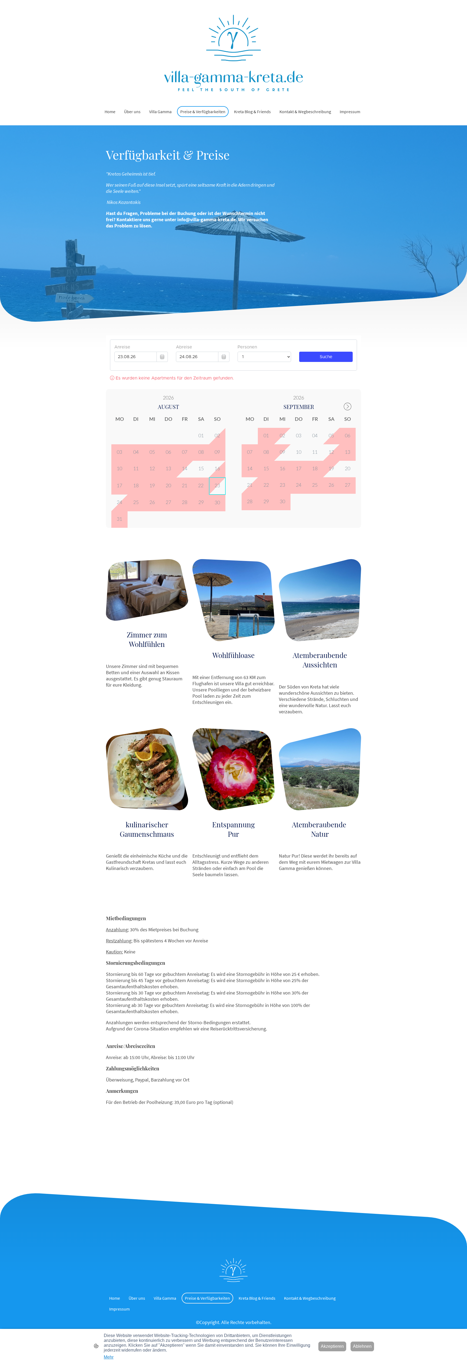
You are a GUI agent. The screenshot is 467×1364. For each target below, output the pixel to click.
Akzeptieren (332, 1346)
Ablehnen (362, 1346)
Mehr (109, 1357)
